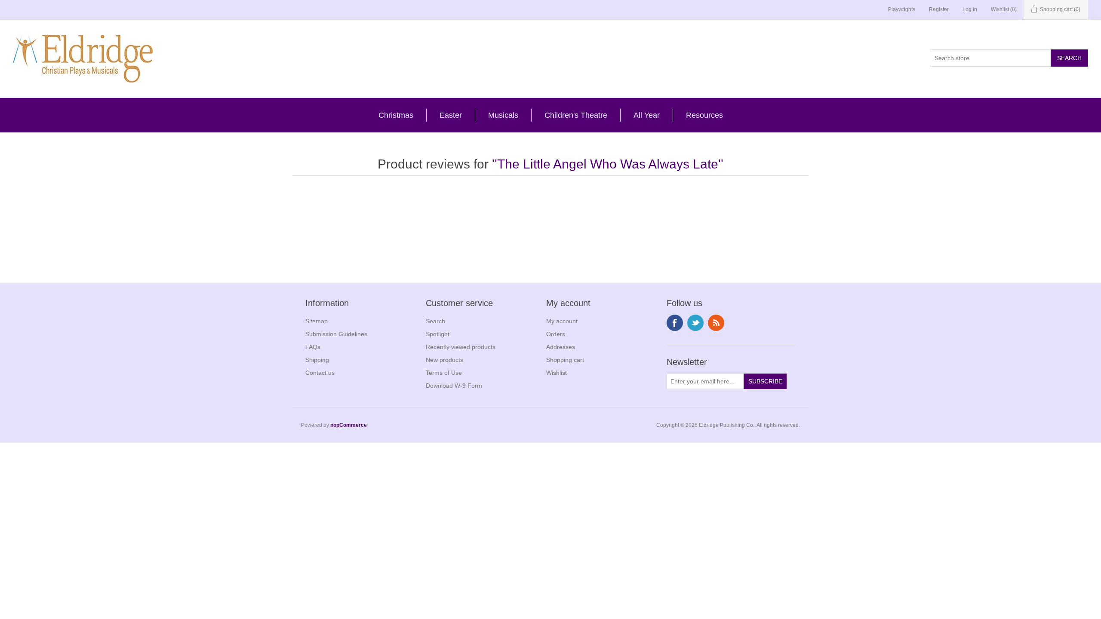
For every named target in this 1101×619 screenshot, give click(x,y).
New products (444, 359)
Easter (451, 115)
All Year (647, 115)
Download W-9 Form (454, 385)
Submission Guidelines (336, 334)
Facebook (675, 323)
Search (435, 321)
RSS (716, 323)
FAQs (312, 346)
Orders (555, 334)
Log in (970, 9)
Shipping (317, 359)
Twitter (695, 323)
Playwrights (901, 9)
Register (939, 9)
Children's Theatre (575, 115)
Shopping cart (565, 359)
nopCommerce (348, 425)
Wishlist (556, 372)
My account (562, 321)
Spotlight (437, 334)
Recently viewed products (460, 346)
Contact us (320, 372)
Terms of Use (444, 372)
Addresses (560, 346)
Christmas (395, 115)
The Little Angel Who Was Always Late (607, 164)
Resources (704, 115)
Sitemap (316, 321)
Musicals (503, 115)
